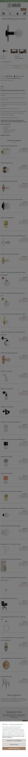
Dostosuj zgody (14, 744)
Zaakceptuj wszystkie (14, 748)
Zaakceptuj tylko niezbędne (14, 740)
